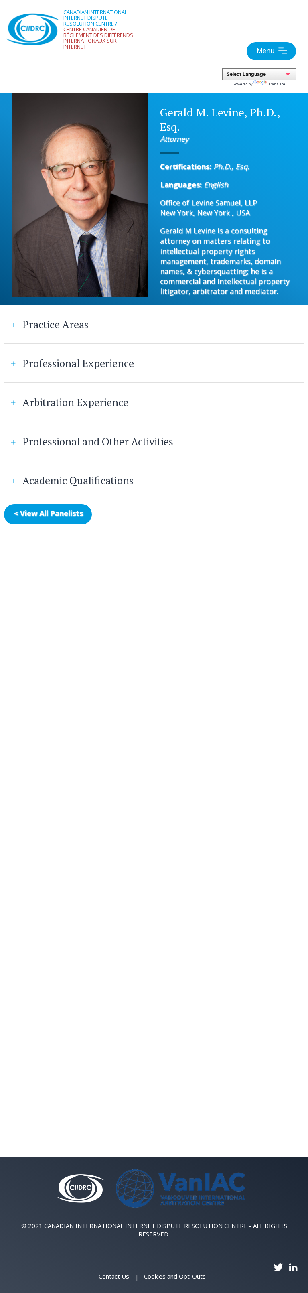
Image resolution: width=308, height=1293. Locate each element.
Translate (276, 84)
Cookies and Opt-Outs (175, 1276)
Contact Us (114, 1276)
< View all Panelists (48, 513)
